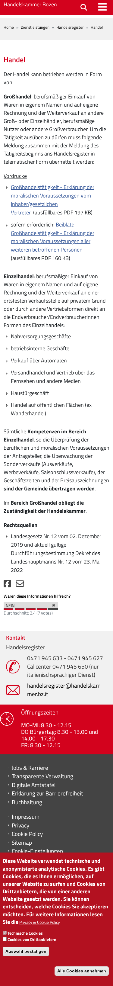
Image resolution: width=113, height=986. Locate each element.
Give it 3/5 (31, 607)
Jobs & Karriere (30, 767)
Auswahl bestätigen (25, 951)
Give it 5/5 (53, 607)
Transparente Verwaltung (42, 776)
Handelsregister (70, 27)
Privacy (20, 825)
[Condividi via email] (20, 585)
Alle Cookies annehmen (81, 970)
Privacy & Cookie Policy (39, 922)
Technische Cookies (25, 933)
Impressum (25, 816)
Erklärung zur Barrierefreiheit (47, 793)
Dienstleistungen (35, 27)
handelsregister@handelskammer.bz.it (64, 689)
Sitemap (22, 842)
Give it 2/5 (19, 607)
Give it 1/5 (8, 607)
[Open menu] (102, 7)
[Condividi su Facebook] (7, 585)
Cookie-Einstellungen (37, 851)
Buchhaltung (27, 802)
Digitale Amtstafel (33, 785)
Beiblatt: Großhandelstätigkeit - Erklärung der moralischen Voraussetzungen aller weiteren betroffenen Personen (52, 237)
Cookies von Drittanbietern (32, 939)
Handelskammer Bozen (30, 4)
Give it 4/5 (42, 607)
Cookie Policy (27, 834)
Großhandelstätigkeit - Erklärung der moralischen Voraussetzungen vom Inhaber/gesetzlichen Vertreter (52, 200)
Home (9, 27)
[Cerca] (84, 7)
